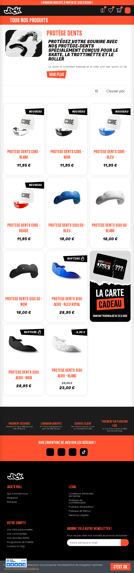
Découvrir (72, 279)
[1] (125, 542)
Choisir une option (28, 132)
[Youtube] (72, 452)
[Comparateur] (102, 10)
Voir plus (56, 74)
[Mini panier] (118, 10)
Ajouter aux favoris (19, 125)
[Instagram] (61, 452)
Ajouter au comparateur (9, 125)
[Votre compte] (128, 10)
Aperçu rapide (38, 125)
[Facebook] (50, 452)
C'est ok (120, 567)
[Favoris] (110, 10)
